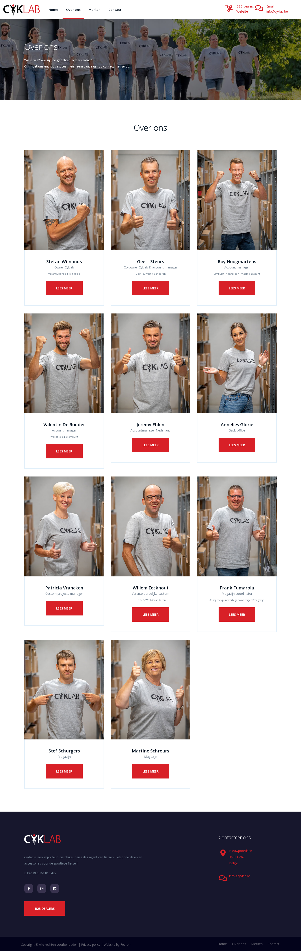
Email (270, 6)
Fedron (125, 944)
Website (242, 11)
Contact (114, 9)
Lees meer (64, 288)
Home (53, 9)
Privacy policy (90, 944)
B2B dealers (245, 6)
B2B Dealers (45, 908)
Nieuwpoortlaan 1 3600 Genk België (242, 857)
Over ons (73, 9)
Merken (94, 9)
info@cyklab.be (277, 11)
